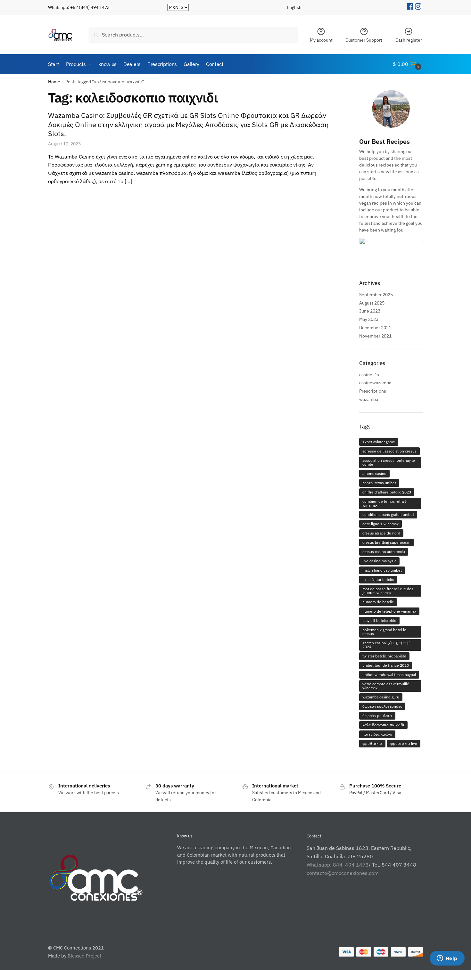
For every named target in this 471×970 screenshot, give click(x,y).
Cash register (408, 40)
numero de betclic (378, 601)
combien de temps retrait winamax (384, 503)
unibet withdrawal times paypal (389, 674)
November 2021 (375, 336)
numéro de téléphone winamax (389, 611)
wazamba (368, 399)
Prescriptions (372, 391)
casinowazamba (375, 383)
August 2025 (371, 303)
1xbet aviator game (378, 441)
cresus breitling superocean (386, 542)
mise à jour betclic (378, 579)
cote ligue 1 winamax (380, 523)
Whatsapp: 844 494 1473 (338, 864)
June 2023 (369, 311)
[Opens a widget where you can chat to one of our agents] (447, 959)
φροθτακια (372, 743)
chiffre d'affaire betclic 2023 (386, 492)
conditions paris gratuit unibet (388, 514)
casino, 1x (369, 375)
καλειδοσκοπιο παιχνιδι (383, 724)
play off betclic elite (379, 620)
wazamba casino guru (380, 697)
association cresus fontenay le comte (388, 462)
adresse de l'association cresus (389, 451)
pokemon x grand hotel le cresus (384, 631)
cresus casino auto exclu (383, 551)
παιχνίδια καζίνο (377, 734)
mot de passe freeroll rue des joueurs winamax (387, 590)
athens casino (374, 473)
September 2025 (376, 295)
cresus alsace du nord (381, 533)
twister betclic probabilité (384, 656)
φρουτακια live (403, 743)
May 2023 (368, 319)
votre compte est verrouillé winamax (385, 685)
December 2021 (375, 327)
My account (321, 40)
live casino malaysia (379, 560)
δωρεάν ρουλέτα (377, 715)
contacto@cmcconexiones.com (343, 873)
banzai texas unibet (379, 482)
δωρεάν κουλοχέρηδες (382, 706)
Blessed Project (84, 956)
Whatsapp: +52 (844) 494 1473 (79, 7)
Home (54, 82)
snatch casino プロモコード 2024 (386, 644)
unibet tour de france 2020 (385, 665)
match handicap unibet (382, 570)
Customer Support (363, 40)
